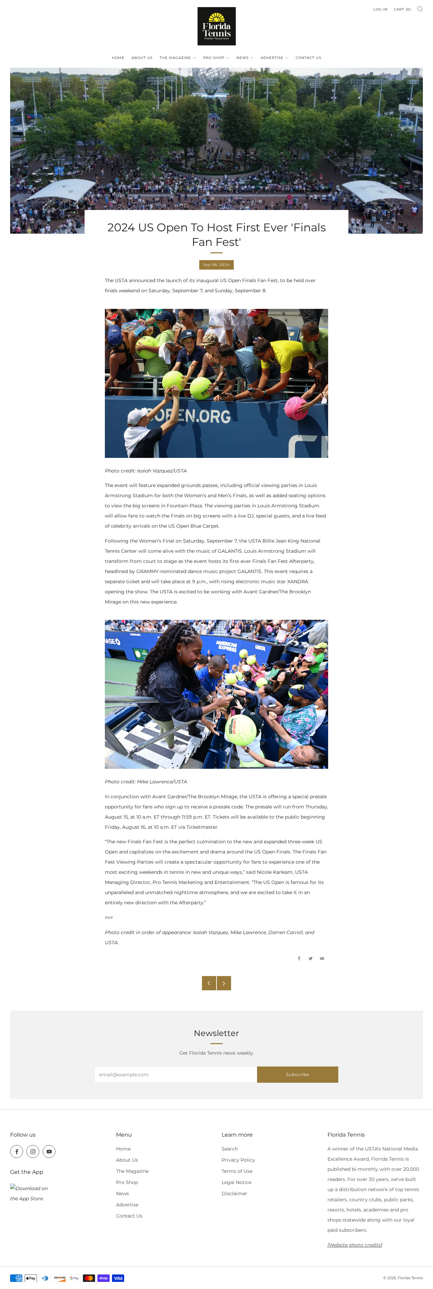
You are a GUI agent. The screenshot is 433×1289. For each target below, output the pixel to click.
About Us (142, 58)
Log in (380, 9)
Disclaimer (234, 1193)
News (242, 58)
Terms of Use (237, 1171)
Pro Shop (213, 58)
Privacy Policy (238, 1160)
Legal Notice (236, 1182)
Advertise (272, 58)
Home (118, 58)
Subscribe (297, 1074)
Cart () (402, 9)
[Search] (420, 9)
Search (230, 1148)
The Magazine (175, 58)
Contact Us (308, 58)
